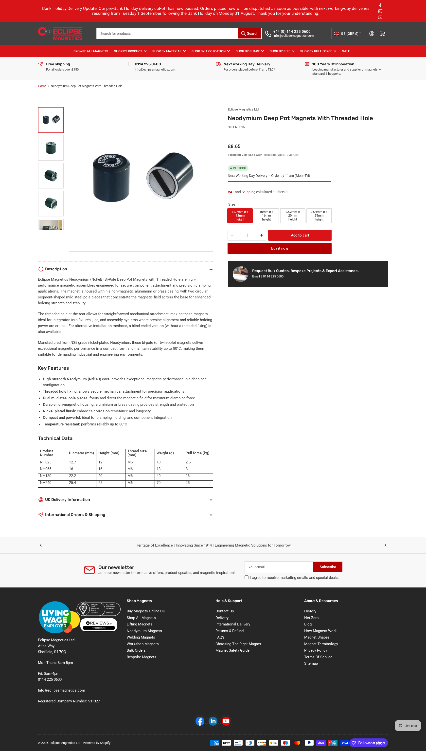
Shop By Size (280, 51)
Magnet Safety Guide (232, 650)
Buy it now (279, 248)
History (310, 611)
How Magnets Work (320, 631)
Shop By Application (209, 51)
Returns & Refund (229, 631)
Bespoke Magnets (141, 657)
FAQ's (220, 637)
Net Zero (311, 618)
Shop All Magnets (141, 618)
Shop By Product (128, 51)
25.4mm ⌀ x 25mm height (319, 215)
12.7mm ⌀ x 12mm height (240, 215)
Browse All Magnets (90, 51)
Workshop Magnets (143, 644)
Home (42, 86)
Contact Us (224, 611)
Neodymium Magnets (144, 631)
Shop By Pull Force (316, 51)
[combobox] (179, 33)
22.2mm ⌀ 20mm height (292, 215)
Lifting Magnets (139, 624)
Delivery (222, 618)
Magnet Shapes (317, 637)
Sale (346, 51)
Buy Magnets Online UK (146, 611)
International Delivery (232, 624)
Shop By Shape (248, 51)
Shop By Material (166, 51)
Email (256, 276)
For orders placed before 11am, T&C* (249, 69)
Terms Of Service (318, 657)
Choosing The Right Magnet (238, 644)
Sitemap (311, 663)
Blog (308, 624)
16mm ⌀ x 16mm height (266, 215)
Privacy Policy (315, 650)
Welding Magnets (141, 637)
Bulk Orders (136, 650)
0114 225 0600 (273, 276)
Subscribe (328, 567)
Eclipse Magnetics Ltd (243, 109)
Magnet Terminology (321, 644)
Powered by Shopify (96, 743)
